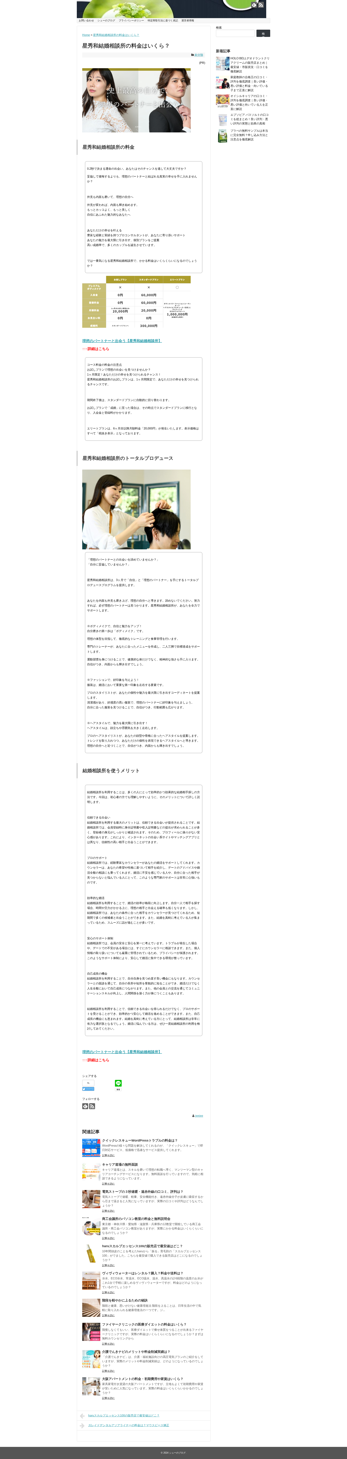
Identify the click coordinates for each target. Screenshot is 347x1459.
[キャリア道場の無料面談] (91, 1172)
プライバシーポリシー (131, 20)
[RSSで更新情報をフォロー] (261, 5)
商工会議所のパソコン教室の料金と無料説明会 (136, 1219)
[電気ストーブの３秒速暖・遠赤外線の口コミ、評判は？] (91, 1199)
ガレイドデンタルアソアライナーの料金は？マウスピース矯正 (128, 1425)
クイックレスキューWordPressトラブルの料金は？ (140, 1140)
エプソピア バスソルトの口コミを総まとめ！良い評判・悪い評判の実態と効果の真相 (249, 119)
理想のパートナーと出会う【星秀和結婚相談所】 (122, 341)
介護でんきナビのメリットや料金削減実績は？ (136, 1352)
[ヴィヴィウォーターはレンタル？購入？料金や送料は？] (91, 1281)
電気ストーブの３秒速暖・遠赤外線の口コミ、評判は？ (142, 1191)
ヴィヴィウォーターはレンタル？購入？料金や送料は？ (142, 1273)
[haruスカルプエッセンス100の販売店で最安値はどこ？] (91, 1253)
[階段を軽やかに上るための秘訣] (91, 1308)
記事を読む (108, 1155)
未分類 (198, 54)
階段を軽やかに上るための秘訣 (125, 1300)
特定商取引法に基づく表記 (163, 20)
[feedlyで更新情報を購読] (254, 5)
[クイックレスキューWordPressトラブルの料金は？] (91, 1148)
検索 (219, 27)
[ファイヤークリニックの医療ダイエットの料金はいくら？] (91, 1332)
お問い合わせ (86, 20)
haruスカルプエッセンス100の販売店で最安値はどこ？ (142, 1246)
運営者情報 (187, 20)
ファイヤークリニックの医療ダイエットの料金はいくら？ (144, 1324)
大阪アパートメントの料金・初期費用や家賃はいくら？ (142, 1379)
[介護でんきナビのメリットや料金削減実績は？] (91, 1359)
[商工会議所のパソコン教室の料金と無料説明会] (91, 1226)
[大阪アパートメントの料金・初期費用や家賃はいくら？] (91, 1386)
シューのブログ (106, 20)
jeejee (199, 1115)
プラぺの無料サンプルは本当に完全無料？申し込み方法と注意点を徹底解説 (249, 135)
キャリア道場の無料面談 (120, 1164)
